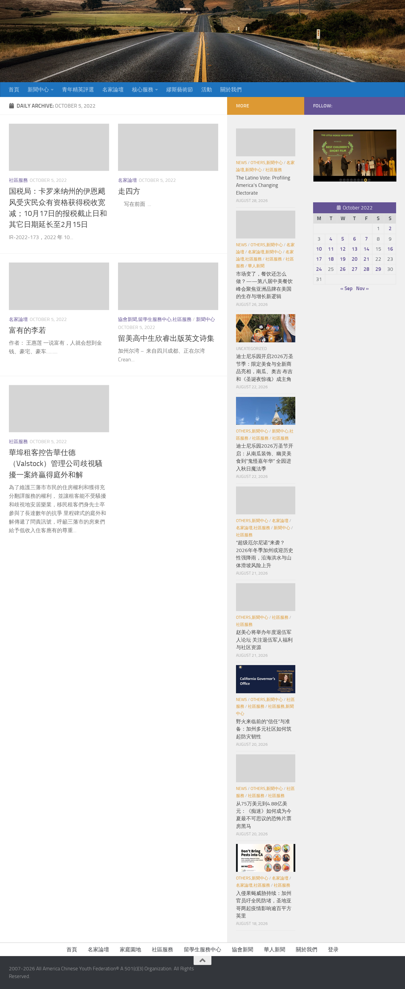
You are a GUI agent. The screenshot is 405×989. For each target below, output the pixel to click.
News (241, 162)
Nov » (362, 288)
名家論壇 (113, 89)
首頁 (14, 89)
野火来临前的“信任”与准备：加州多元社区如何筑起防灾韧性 (263, 729)
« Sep (346, 288)
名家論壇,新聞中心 (265, 252)
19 (343, 259)
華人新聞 (256, 265)
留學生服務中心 (202, 949)
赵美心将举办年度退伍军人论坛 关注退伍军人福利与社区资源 (264, 639)
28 (366, 269)
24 (319, 269)
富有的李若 (27, 330)
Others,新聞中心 (267, 162)
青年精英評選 (78, 89)
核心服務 (142, 89)
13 (355, 249)
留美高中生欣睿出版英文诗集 (166, 338)
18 (331, 259)
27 (355, 269)
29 (378, 269)
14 (366, 249)
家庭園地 (130, 949)
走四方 (129, 191)
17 (319, 259)
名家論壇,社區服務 (253, 527)
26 (343, 269)
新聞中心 (38, 89)
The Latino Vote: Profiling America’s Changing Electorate (263, 185)
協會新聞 (242, 949)
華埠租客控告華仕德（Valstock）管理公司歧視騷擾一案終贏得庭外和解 (56, 463)
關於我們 (231, 89)
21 (366, 259)
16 (390, 249)
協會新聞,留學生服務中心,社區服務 (155, 319)
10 (319, 249)
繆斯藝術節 (179, 89)
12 (343, 249)
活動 (206, 89)
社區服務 (18, 180)
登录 (333, 949)
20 (355, 259)
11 (331, 249)
